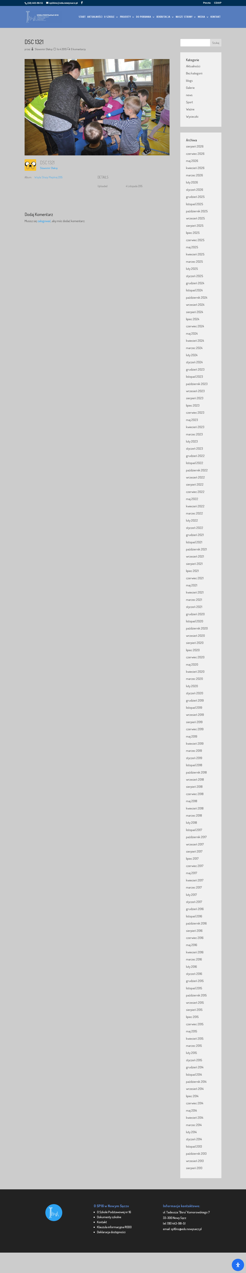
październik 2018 (196, 772)
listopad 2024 (194, 290)
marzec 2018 (194, 815)
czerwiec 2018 (195, 794)
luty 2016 (191, 967)
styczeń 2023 (194, 448)
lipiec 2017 (192, 858)
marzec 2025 (194, 261)
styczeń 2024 (194, 362)
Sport (189, 102)
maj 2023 (192, 420)
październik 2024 (196, 297)
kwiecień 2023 (195, 427)
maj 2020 (192, 664)
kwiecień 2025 (195, 254)
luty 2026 (192, 182)
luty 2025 (192, 269)
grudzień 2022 (195, 456)
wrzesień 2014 (195, 1089)
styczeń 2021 (194, 607)
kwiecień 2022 (195, 506)
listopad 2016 (194, 916)
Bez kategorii (194, 73)
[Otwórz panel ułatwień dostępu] (238, 1265)
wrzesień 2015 (195, 1002)
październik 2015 (196, 995)
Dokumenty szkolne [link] (109, 1217)
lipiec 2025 (193, 233)
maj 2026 (192, 161)
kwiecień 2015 (195, 1038)
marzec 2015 (194, 1046)
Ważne (190, 109)
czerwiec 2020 (195, 657)
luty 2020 (192, 686)
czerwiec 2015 (195, 1024)
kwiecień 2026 (195, 168)
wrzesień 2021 (195, 556)
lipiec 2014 (192, 1096)
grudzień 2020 (195, 614)
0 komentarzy (78, 49)
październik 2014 (196, 1082)
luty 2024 (192, 355)
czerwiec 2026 (195, 154)
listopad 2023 (194, 376)
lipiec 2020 (193, 650)
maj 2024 (192, 333)
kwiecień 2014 (194, 1117)
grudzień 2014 (195, 1067)
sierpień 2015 (194, 1010)
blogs (189, 80)
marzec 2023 (194, 434)
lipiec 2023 (192, 405)
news (189, 95)
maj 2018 (191, 801)
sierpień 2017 (194, 851)
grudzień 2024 (195, 283)
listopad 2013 (194, 1146)
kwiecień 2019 (195, 743)
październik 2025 (197, 211)
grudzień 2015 (195, 981)
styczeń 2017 (194, 902)
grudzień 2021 (195, 535)
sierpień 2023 (194, 398)
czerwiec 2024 (195, 326)
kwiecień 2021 (195, 592)
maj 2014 (191, 1110)
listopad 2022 (194, 463)
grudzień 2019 (195, 700)
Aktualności (193, 66)
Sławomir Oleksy (43, 49)
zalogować (44, 221)
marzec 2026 (194, 175)
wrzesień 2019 (195, 715)
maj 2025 (192, 247)
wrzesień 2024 (195, 305)
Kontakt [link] (102, 1222)
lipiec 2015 (192, 1017)
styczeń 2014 (194, 1139)
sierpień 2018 (194, 786)
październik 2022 (197, 470)
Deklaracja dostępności (111, 1232)
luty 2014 (191, 1132)
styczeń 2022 (194, 528)
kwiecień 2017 (195, 880)
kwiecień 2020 (195, 671)
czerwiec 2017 (195, 866)
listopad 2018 (194, 765)
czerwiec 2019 (195, 729)
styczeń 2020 (194, 693)
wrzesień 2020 (195, 636)
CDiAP (217, 3)
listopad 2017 (194, 830)
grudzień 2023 (195, 369)
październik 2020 (197, 628)
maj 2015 (191, 1031)
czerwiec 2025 (195, 240)
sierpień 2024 (194, 312)
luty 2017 (191, 895)
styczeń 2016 (194, 974)
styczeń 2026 (194, 190)
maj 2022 (192, 499)
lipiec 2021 (192, 571)
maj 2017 (191, 873)
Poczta (207, 3)
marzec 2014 (194, 1125)
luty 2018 (191, 822)
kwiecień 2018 (195, 808)
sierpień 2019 (194, 722)
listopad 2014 (194, 1074)
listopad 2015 (194, 988)
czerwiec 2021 (195, 578)
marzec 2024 (194, 348)
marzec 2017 (194, 887)
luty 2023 (192, 441)
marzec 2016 (194, 959)
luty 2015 (191, 1053)
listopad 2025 (194, 204)
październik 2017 (196, 837)
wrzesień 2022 (195, 477)
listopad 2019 (194, 707)
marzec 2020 (194, 679)
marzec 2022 (194, 513)
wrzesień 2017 (195, 844)
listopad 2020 (194, 621)
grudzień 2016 (195, 909)
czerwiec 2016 (195, 938)
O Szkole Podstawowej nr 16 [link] (114, 1212)
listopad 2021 (194, 542)
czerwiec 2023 (195, 412)
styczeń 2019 (194, 758)
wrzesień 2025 (195, 218)
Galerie (190, 88)
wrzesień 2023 (195, 391)
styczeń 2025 (194, 276)
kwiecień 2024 (195, 340)
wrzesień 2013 (195, 1161)
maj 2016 (191, 945)
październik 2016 (196, 923)
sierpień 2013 (194, 1168)
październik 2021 (196, 549)
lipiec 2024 (192, 319)
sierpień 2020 (195, 643)
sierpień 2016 (194, 931)
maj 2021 (191, 585)
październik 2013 (196, 1153)
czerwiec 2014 (194, 1103)
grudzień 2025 (195, 197)
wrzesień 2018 (195, 779)
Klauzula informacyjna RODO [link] (114, 1227)
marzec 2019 (194, 751)
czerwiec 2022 (195, 492)
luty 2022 (192, 520)
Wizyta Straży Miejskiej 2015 (48, 177)
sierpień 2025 (195, 225)
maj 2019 (191, 736)
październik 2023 (197, 384)
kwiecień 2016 (195, 952)
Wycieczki (192, 116)
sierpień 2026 (195, 146)
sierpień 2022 (195, 484)
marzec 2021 (194, 600)
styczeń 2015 (194, 1060)
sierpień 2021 (194, 564)
